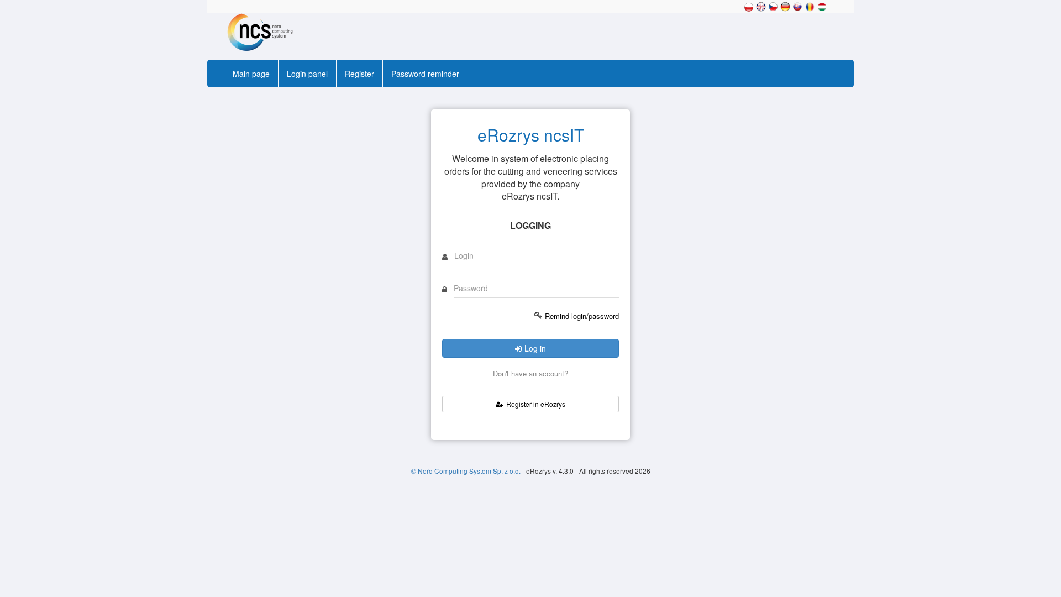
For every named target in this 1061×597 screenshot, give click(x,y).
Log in (535, 348)
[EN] (761, 5)
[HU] (822, 5)
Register (359, 73)
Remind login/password (582, 316)
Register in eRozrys (535, 404)
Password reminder (425, 73)
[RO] (810, 5)
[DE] (785, 5)
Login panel (307, 73)
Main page (251, 73)
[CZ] (773, 5)
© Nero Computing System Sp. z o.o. (466, 470)
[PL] (749, 5)
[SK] (797, 5)
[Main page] (257, 31)
